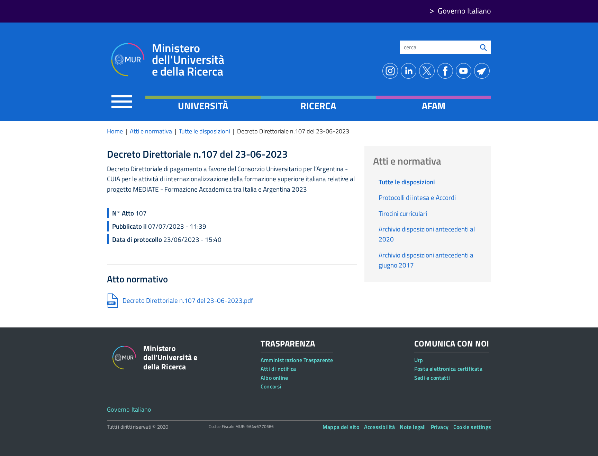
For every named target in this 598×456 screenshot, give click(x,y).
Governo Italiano (464, 11)
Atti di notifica (278, 369)
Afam (433, 105)
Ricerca (318, 105)
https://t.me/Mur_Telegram (483, 71)
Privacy (439, 427)
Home (115, 131)
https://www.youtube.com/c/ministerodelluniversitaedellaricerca (465, 71)
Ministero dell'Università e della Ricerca (188, 59)
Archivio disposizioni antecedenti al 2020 (427, 234)
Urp (418, 360)
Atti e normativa (151, 131)
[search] (483, 47)
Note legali (413, 427)
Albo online (274, 378)
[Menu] (122, 101)
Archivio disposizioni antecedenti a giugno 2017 (426, 260)
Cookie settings (472, 427)
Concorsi (271, 386)
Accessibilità (379, 427)
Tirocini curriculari (403, 213)
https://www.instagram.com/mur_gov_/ (391, 71)
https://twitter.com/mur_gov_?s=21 (428, 71)
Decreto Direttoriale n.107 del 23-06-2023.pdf (188, 300)
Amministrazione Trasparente (297, 360)
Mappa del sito (341, 427)
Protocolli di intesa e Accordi (417, 197)
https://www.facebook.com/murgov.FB (446, 71)
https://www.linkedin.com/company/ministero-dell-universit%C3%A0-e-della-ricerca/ (410, 71)
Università (203, 105)
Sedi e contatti (432, 378)
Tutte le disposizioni (204, 131)
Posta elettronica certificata (448, 369)
